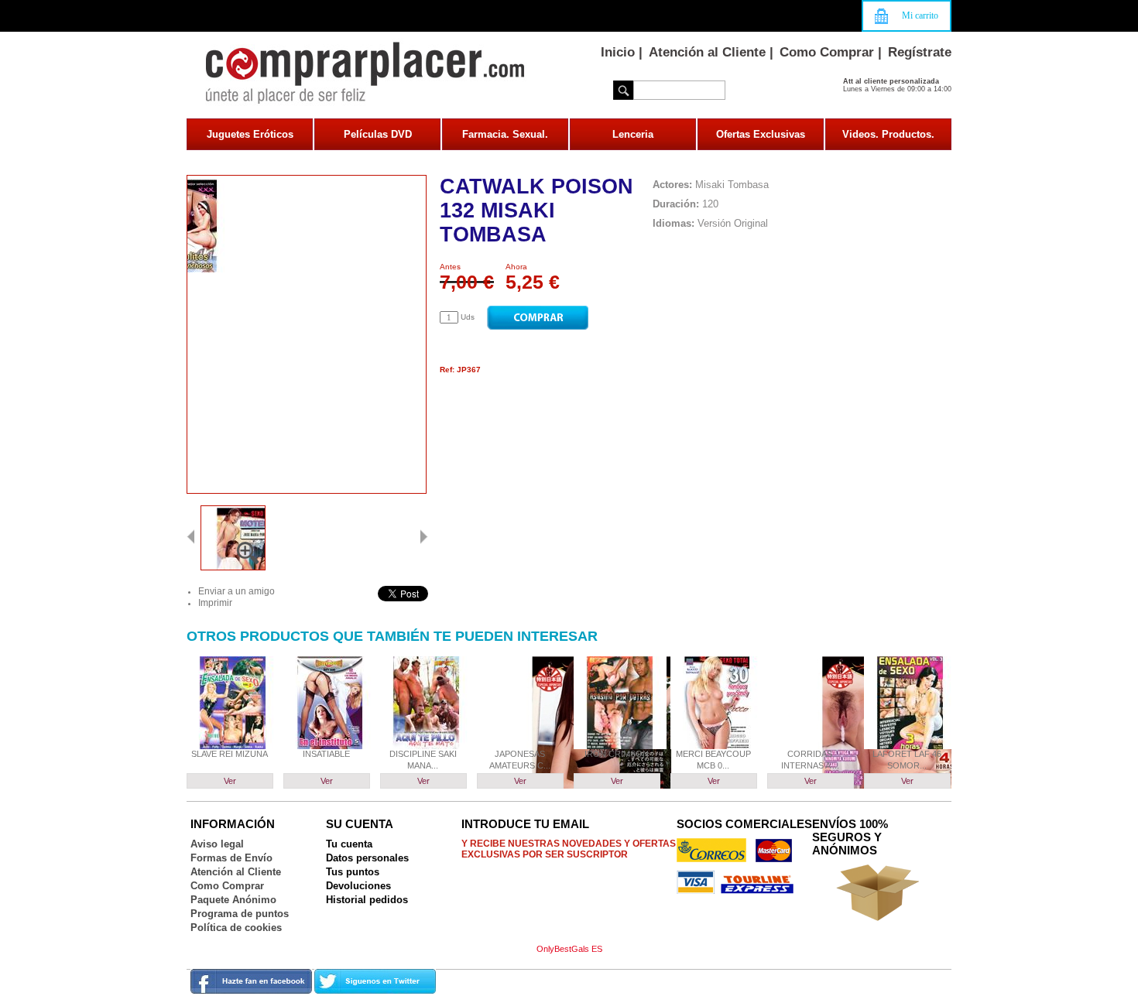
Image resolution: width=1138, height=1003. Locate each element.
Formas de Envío (231, 858)
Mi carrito (920, 15)
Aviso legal (217, 844)
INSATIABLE (326, 753)
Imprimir (215, 602)
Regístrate (919, 52)
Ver (230, 781)
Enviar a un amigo (236, 591)
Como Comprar (827, 52)
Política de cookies (236, 927)
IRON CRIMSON (616, 753)
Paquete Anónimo (233, 899)
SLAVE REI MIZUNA (229, 753)
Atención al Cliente (707, 52)
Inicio (618, 52)
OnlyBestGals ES (569, 948)
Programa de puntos (239, 913)
